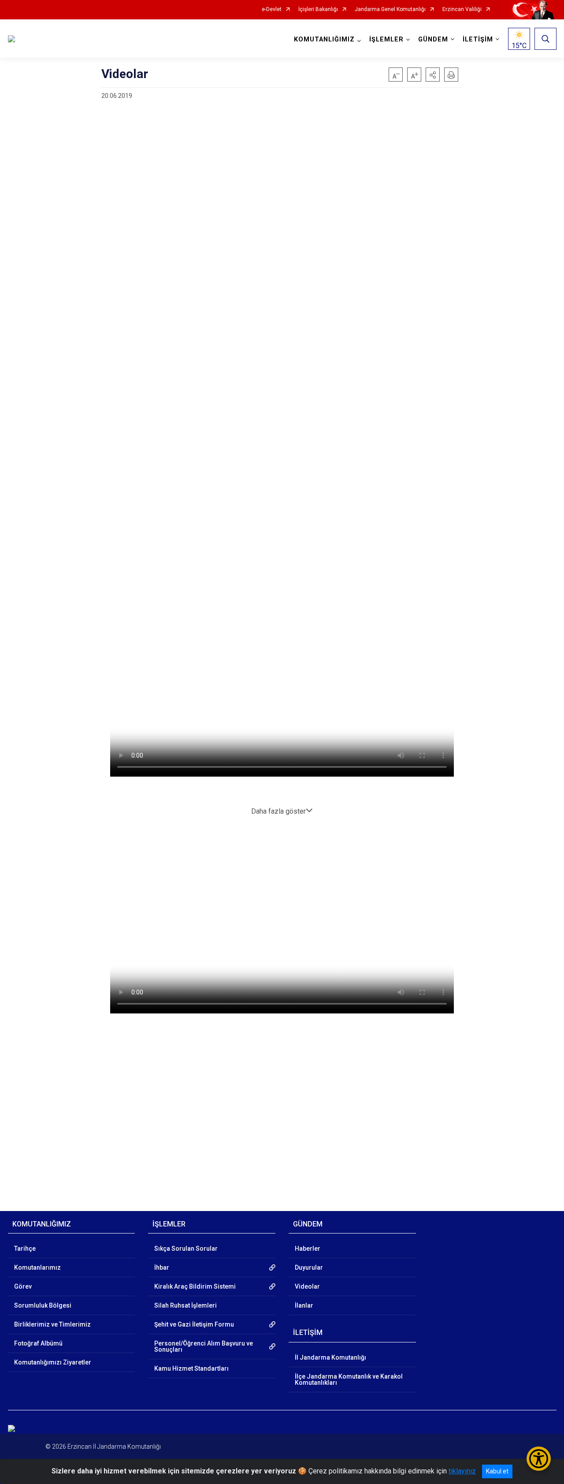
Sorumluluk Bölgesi (42, 1305)
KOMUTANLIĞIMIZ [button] (324, 39)
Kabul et (497, 1471)
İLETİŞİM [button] (478, 39)
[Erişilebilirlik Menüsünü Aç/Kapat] (539, 1459)
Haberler (307, 1248)
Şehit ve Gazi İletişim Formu (194, 1324)
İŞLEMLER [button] (386, 39)
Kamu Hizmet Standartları (191, 1368)
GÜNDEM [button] (433, 39)
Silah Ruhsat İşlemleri (185, 1305)
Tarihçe (25, 1248)
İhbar (161, 1267)
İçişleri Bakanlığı (318, 9)
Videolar (307, 1286)
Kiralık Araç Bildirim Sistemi (195, 1286)
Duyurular (309, 1267)
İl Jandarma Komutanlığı (330, 1357)
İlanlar (304, 1305)
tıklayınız (462, 1471)
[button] (433, 74)
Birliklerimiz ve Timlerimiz (52, 1324)
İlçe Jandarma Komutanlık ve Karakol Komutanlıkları (349, 1379)
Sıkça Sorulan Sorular (186, 1248)
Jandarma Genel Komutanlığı (390, 9)
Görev (23, 1286)
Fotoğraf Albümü (38, 1343)
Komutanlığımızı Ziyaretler (52, 1362)
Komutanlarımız (37, 1267)
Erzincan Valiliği (462, 9)
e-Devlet (272, 9)
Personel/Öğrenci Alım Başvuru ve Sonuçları (203, 1346)
